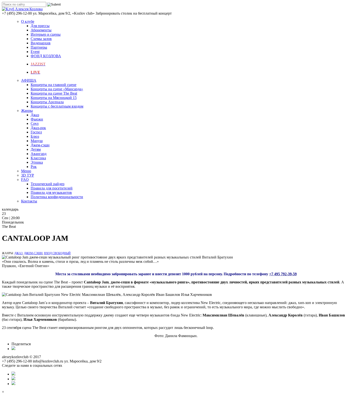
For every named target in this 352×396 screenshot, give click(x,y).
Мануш (37, 141)
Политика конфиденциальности (57, 197)
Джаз (35, 115)
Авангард (38, 154)
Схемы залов (41, 39)
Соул (35, 123)
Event (35, 52)
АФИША (28, 80)
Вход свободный (57, 253)
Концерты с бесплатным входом (57, 106)
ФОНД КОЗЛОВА (46, 56)
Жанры (27, 111)
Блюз (35, 136)
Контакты (29, 201)
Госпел (36, 132)
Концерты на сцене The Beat (54, 93)
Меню (26, 171)
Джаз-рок (38, 128)
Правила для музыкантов (51, 192)
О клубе (27, 21)
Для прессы (40, 26)
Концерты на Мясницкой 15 (54, 98)
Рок (34, 167)
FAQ (25, 180)
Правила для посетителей (52, 188)
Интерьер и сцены (46, 34)
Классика (38, 158)
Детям (36, 149)
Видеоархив (41, 43)
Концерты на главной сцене (53, 85)
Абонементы (41, 30)
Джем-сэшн (40, 145)
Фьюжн (37, 119)
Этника (37, 162)
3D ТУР (27, 175)
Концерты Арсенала (47, 102)
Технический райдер (47, 184)
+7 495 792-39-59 (283, 274)
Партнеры (39, 47)
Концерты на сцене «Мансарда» (57, 89)
